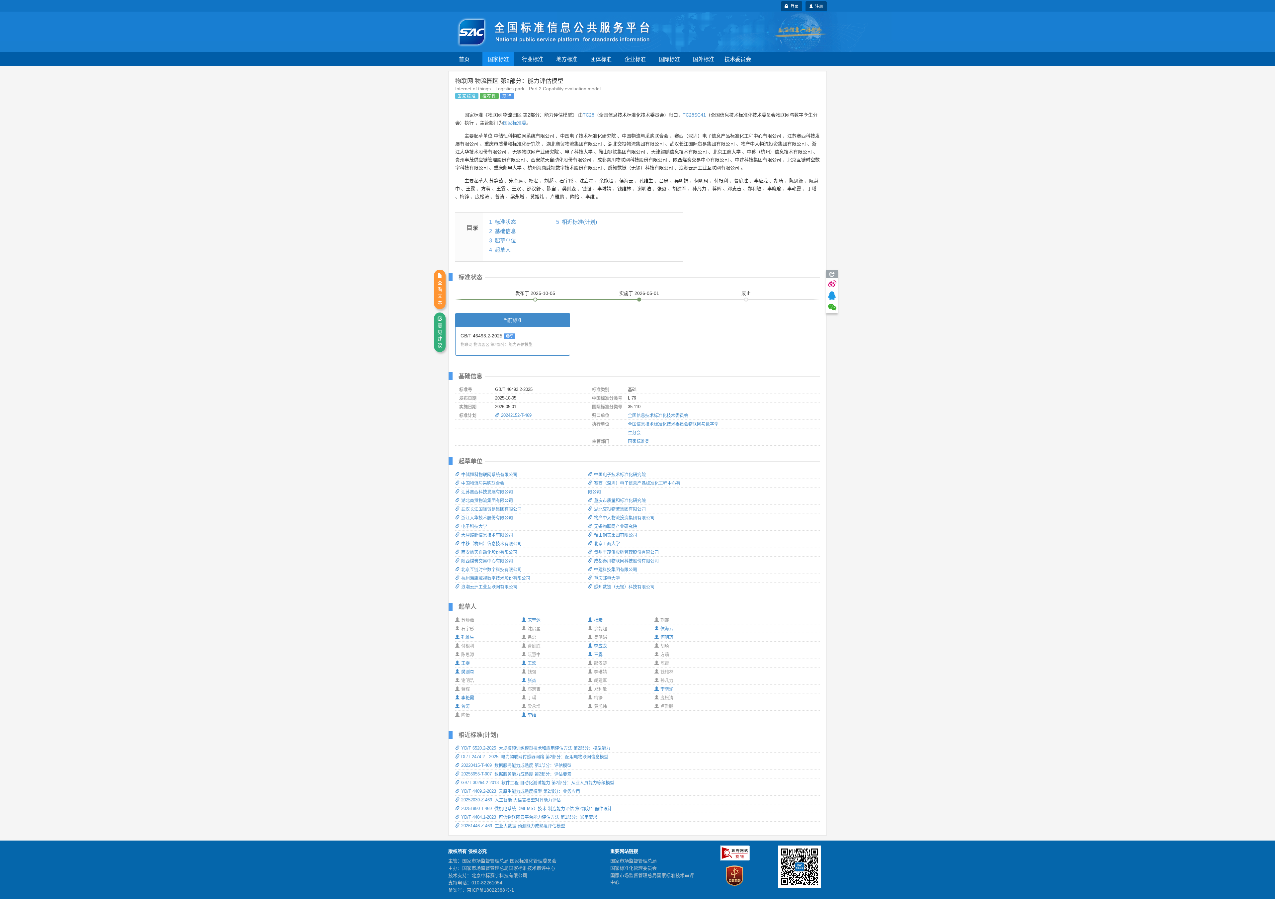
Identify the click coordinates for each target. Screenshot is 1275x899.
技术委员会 (737, 59)
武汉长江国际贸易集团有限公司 (491, 508)
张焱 (532, 680)
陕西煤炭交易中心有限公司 (487, 560)
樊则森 (467, 671)
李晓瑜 (666, 688)
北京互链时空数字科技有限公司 (491, 569)
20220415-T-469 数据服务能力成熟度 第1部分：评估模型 (516, 765)
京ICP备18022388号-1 (490, 890)
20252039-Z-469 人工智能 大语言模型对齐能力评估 (511, 799)
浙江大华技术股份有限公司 (487, 517)
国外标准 (703, 59)
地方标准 (566, 59)
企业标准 (635, 59)
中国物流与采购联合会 (482, 483)
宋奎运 (534, 619)
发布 (535, 293)
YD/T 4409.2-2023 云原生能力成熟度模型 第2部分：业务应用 (520, 791)
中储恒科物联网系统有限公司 (489, 474)
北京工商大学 (607, 543)
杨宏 (598, 619)
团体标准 (601, 59)
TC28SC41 (694, 115)
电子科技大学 (474, 526)
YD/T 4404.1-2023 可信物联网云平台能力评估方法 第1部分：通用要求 (529, 817)
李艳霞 (467, 697)
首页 (464, 59)
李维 (532, 714)
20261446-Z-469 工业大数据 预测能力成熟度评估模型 (513, 825)
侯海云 (666, 628)
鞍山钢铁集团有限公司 (615, 534)
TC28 (588, 115)
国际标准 (669, 59)
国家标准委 (514, 123)
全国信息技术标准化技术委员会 (658, 415)
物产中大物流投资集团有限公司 (624, 517)
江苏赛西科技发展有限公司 (487, 491)
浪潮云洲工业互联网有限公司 (489, 586)
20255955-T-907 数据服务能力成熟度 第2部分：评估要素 (516, 773)
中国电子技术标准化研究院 (620, 474)
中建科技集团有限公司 (615, 569)
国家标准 (498, 59)
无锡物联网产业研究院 (615, 526)
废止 (746, 293)
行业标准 (532, 59)
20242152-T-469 (516, 415)
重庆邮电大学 (607, 578)
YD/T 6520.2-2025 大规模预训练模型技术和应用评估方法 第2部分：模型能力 (535, 748)
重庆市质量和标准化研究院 (620, 500)
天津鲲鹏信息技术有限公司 (487, 534)
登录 (794, 6)
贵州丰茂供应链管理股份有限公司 (626, 552)
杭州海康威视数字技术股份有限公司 (495, 578)
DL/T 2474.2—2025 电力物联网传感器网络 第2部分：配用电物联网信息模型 (534, 756)
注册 (818, 6)
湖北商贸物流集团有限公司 (487, 500)
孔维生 (467, 637)
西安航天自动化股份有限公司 (489, 552)
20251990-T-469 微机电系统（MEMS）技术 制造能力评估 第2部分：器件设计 (536, 808)
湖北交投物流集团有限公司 (620, 508)
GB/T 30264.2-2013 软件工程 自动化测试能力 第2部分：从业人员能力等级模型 (537, 782)
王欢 (532, 663)
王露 (598, 654)
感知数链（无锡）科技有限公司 (624, 586)
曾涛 (465, 706)
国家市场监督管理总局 (633, 860)
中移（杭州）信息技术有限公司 (491, 543)
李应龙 (600, 645)
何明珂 (666, 637)
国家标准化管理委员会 (633, 868)
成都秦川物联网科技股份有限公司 (626, 560)
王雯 (465, 663)
